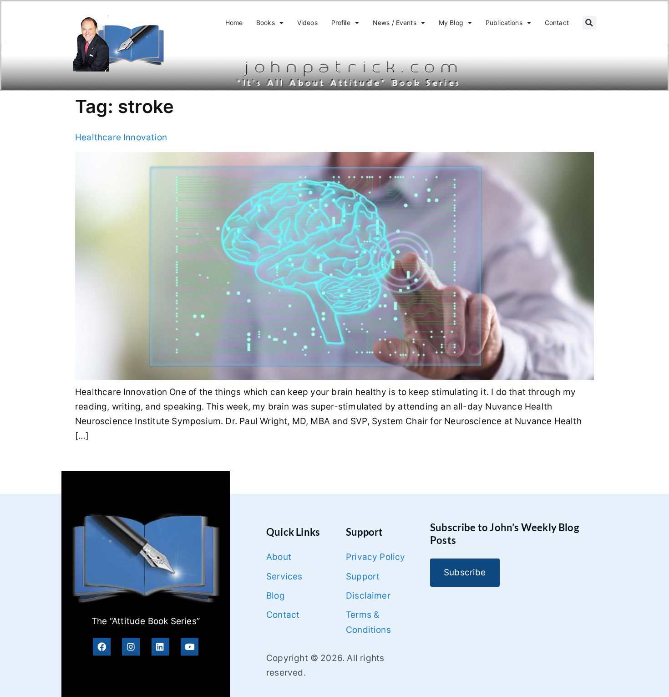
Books (265, 22)
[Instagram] (131, 647)
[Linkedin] (160, 647)
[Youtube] (189, 647)
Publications (504, 22)
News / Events (394, 22)
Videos (307, 22)
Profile (340, 22)
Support (363, 576)
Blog (275, 595)
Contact (557, 22)
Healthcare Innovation (121, 137)
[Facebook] (102, 647)
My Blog (451, 22)
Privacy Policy (375, 557)
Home (234, 22)
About (278, 557)
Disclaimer (368, 595)
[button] (589, 23)
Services (284, 576)
